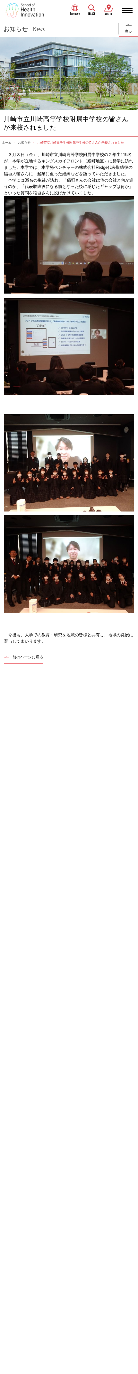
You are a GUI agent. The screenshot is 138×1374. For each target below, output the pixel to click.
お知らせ (24, 142)
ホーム (7, 142)
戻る (128, 31)
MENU (127, 10)
